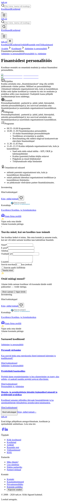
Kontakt (10, 479)
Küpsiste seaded (15, 490)
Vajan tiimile (21, 292)
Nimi (4, 245)
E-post (4, 248)
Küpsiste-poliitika (15, 487)
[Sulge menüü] (10, 41)
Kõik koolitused (14, 440)
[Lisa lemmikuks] (21, 198)
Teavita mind (7, 270)
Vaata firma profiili (13, 216)
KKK (9, 452)
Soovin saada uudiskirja (14, 267)
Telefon (4, 251)
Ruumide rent (33, 44)
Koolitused (6, 9)
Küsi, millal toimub (9, 199)
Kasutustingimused (15, 482)
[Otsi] (4, 26)
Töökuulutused (46, 44)
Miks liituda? (12, 462)
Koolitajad (15, 9)
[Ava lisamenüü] (2, 12)
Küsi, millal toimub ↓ (26, 412)
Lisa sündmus (13, 464)
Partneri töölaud (14, 469)
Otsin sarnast (7, 292)
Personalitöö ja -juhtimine (34, 53)
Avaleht (4, 48)
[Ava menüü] (4, 15)
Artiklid (23, 44)
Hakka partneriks (14, 467)
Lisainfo (5, 262)
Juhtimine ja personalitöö (36, 48)
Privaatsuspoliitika (15, 484)
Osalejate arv (7, 254)
